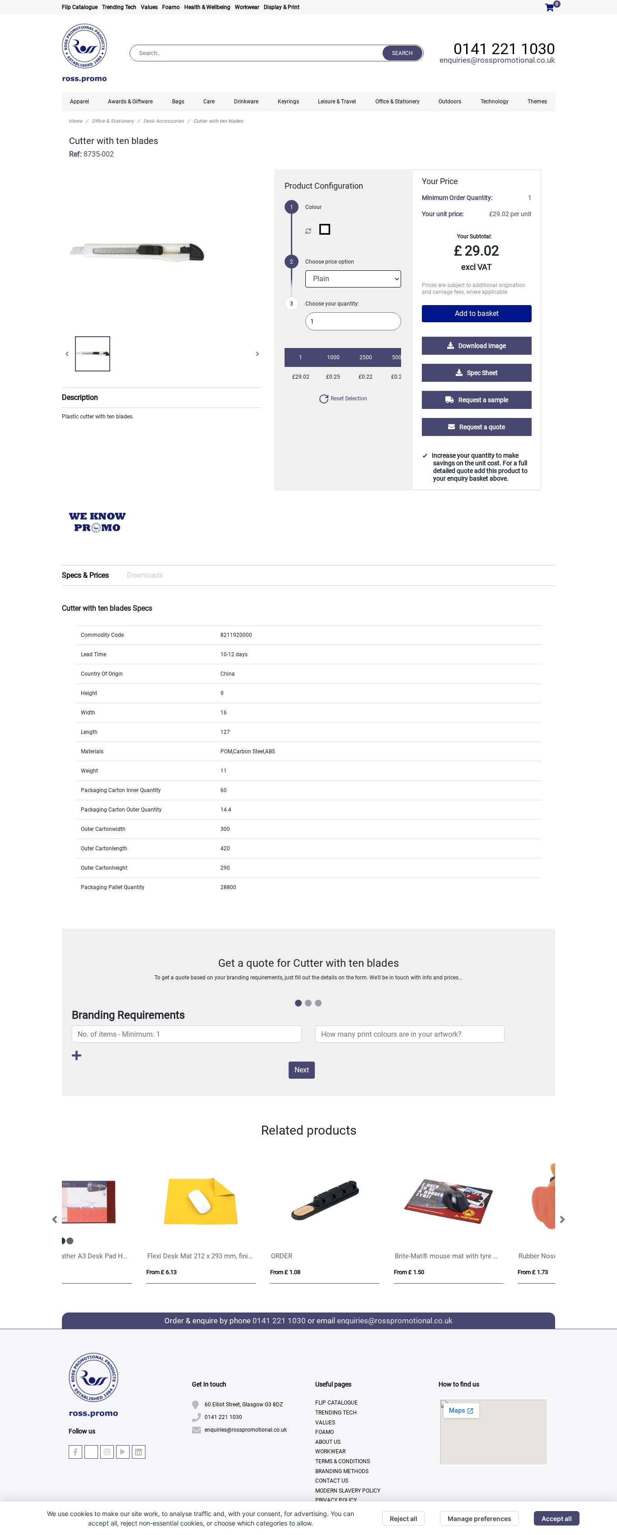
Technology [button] (495, 101)
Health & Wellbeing (207, 7)
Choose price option (329, 262)
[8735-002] (326, 229)
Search (402, 53)
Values (149, 7)
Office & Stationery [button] (397, 101)
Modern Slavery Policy (347, 1491)
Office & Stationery (113, 121)
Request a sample (482, 399)
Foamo (171, 7)
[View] (92, 353)
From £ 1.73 (208, 1272)
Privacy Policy (336, 1500)
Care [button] (209, 101)
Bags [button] (178, 101)
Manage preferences (479, 1518)
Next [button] (561, 1219)
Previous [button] (55, 1219)
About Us (328, 1442)
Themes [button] (537, 101)
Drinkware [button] (246, 101)
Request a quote (481, 427)
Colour (313, 207)
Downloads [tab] (145, 575)
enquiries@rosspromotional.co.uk (497, 60)
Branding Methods (342, 1471)
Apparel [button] (79, 101)
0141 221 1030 (504, 49)
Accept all (557, 1518)
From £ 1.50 (84, 1272)
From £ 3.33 (455, 1272)
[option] (97, 526)
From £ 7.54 (332, 1272)
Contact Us (331, 1481)
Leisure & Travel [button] (337, 101)
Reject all (403, 1518)
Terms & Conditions (342, 1461)
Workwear (247, 7)
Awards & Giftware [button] (130, 101)
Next (301, 1070)
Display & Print (281, 7)
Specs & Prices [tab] (85, 575)
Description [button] (80, 397)
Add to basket (477, 313)
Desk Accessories (163, 121)
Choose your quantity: (332, 304)
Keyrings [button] (288, 101)
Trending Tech (119, 7)
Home (75, 121)
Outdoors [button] (450, 101)
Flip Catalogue (80, 7)
